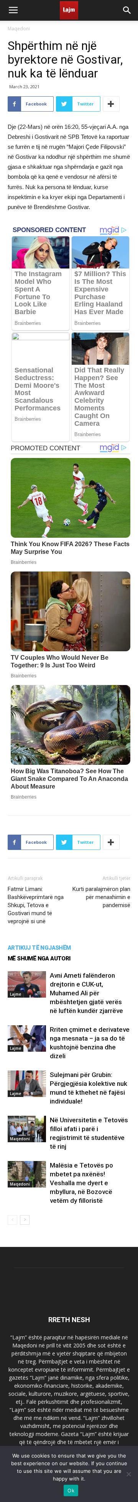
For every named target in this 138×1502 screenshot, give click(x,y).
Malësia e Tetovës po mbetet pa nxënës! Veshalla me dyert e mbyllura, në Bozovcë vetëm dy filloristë (81, 1182)
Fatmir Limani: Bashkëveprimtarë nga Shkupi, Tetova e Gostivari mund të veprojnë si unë (36, 905)
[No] (128, 1474)
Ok (70, 1490)
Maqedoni (19, 28)
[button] (127, 10)
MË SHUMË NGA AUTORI (39, 958)
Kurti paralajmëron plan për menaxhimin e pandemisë (101, 897)
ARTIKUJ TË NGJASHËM (39, 947)
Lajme (15, 994)
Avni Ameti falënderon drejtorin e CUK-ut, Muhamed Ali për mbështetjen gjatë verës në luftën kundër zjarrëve (86, 993)
